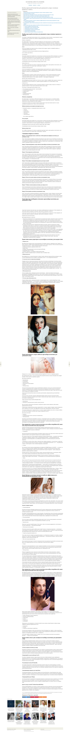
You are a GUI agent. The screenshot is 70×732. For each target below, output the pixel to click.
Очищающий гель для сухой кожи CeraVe (32, 27)
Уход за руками (60, 692)
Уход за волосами (55, 692)
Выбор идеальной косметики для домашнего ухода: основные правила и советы (38, 12)
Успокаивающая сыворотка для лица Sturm (32, 29)
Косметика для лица (35, 693)
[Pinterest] (34, 697)
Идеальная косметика (27, 692)
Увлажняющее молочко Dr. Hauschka (31, 28)
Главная (30, 5)
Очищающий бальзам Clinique (30, 30)
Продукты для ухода (41, 692)
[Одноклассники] (43, 697)
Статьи (38, 5)
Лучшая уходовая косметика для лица (31, 26)
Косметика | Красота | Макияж (35, 2)
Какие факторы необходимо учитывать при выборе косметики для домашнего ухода (39, 14)
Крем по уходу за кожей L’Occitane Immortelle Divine (34, 31)
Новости (34, 5)
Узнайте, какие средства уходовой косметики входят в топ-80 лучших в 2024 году (14, 22)
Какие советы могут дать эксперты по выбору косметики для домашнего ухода (37, 25)
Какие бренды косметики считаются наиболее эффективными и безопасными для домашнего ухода (41, 20)
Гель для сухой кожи (40, 693)
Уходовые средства (24, 693)
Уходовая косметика (29, 693)
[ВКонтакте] (26, 697)
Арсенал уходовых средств (29, 21)
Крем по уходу (50, 693)
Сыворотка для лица (45, 693)
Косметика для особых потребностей (48, 692)
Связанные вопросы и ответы (29, 13)
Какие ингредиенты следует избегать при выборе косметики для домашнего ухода (38, 17)
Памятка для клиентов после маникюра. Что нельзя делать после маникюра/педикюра (14, 15)
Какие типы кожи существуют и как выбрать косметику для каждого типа (36, 15)
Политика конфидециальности (27, 730)
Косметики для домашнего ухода (34, 692)
